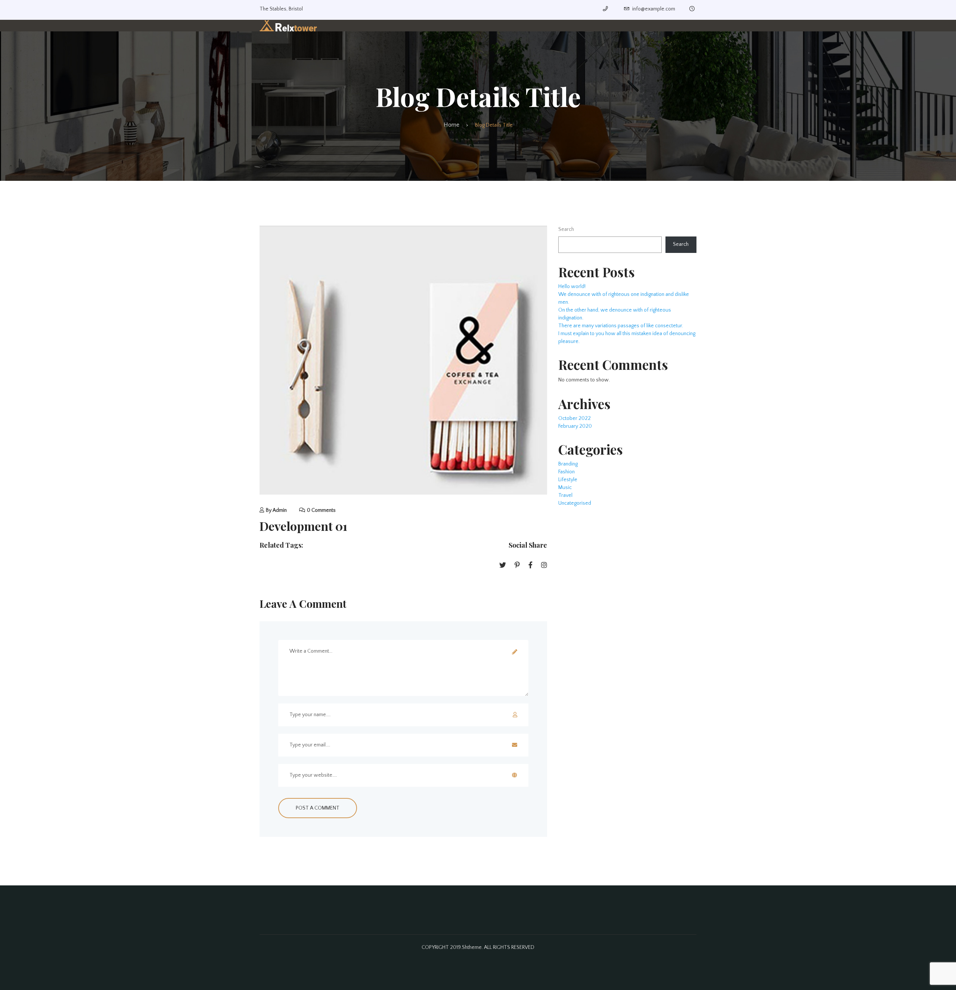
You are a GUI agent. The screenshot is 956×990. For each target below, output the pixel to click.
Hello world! (572, 287)
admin (280, 510)
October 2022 (574, 418)
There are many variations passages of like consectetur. (620, 326)
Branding (568, 464)
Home (451, 124)
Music (565, 488)
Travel (565, 495)
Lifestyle (567, 480)
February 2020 (575, 426)
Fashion (566, 472)
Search (566, 229)
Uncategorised (574, 503)
